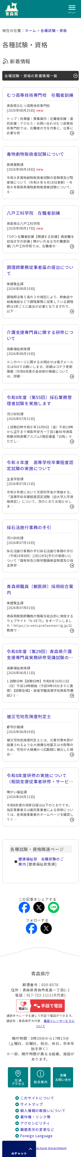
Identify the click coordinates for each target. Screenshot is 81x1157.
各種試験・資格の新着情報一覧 (30, 75)
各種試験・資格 (53, 30)
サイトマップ (31, 1104)
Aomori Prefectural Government (42, 1148)
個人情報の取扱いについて (42, 1110)
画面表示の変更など (37, 1129)
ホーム (30, 30)
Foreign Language (36, 1135)
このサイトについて (37, 1098)
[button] (19, 1149)
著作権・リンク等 (35, 1116)
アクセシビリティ (35, 1123)
